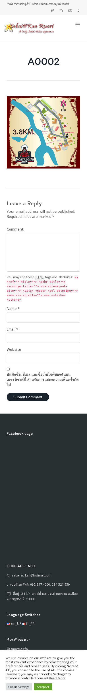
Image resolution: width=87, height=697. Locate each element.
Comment (15, 229)
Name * (13, 308)
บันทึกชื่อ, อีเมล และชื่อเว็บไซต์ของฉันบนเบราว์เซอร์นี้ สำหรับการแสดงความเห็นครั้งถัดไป (43, 379)
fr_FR (30, 623)
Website (14, 349)
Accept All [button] (43, 687)
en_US (16, 623)
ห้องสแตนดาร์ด (17, 649)
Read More (57, 678)
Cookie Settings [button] (18, 687)
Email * (12, 329)
